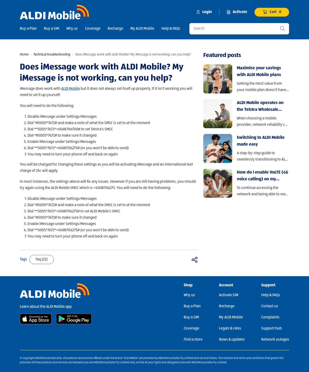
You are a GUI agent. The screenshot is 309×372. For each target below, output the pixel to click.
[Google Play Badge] (74, 319)
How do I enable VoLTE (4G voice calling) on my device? (262, 176)
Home (24, 54)
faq (42, 259)
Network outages (275, 340)
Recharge (115, 29)
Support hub (271, 328)
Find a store (193, 340)
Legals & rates (230, 328)
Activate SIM (228, 295)
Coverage (92, 29)
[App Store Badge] (36, 319)
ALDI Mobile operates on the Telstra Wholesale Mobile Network (260, 107)
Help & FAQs (171, 29)
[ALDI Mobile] (54, 12)
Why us (72, 29)
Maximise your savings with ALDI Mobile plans (259, 71)
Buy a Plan (28, 29)
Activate (240, 12)
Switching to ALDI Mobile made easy (261, 141)
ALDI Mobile (70, 89)
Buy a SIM (51, 29)
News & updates (232, 340)
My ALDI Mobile (142, 29)
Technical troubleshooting (52, 54)
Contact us (269, 306)
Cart (275, 12)
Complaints (270, 317)
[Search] (282, 29)
